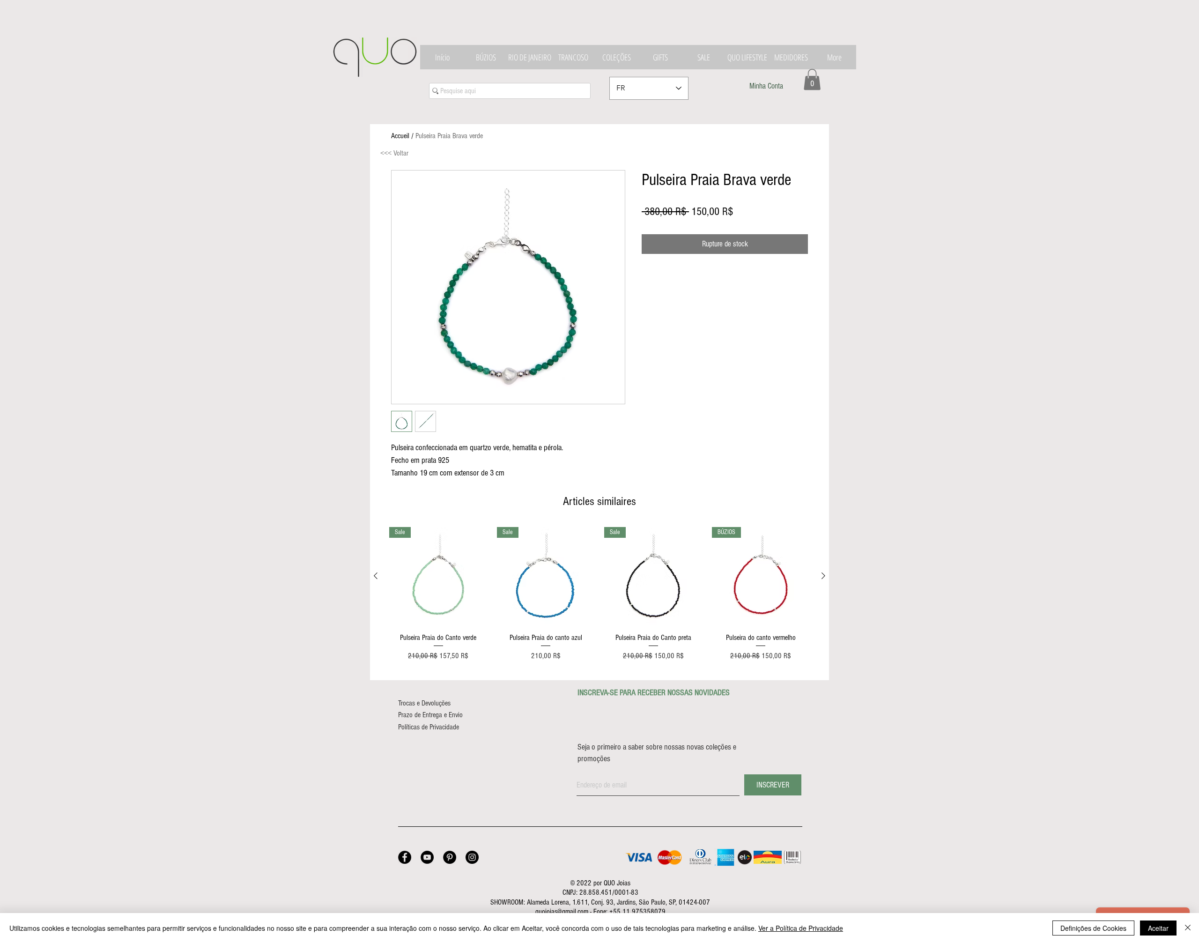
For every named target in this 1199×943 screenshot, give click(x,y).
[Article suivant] (823, 575)
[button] (812, 79)
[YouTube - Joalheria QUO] (427, 857)
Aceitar (1158, 928)
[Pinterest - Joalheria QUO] (449, 857)
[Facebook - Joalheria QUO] (404, 857)
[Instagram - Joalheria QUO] (472, 857)
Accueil (400, 136)
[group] (599, 600)
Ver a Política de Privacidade (800, 928)
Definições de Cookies (1093, 928)
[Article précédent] (375, 575)
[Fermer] (1187, 928)
